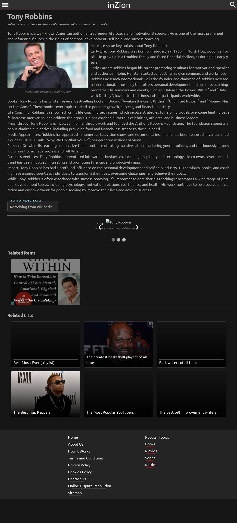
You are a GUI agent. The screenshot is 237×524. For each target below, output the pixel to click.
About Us (75, 444)
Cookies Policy (80, 471)
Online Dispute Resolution (89, 485)
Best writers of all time (178, 362)
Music (150, 464)
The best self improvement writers (187, 412)
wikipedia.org (30, 200)
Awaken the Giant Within (34, 300)
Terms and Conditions (86, 458)
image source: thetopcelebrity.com (48, 91)
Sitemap (75, 492)
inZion (119, 4)
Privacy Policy (79, 464)
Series (150, 457)
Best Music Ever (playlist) (33, 362)
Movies (151, 450)
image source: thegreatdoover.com (118, 228)
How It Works (79, 451)
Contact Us (77, 478)
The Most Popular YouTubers (110, 412)
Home (73, 437)
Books (150, 443)
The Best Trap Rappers (31, 412)
